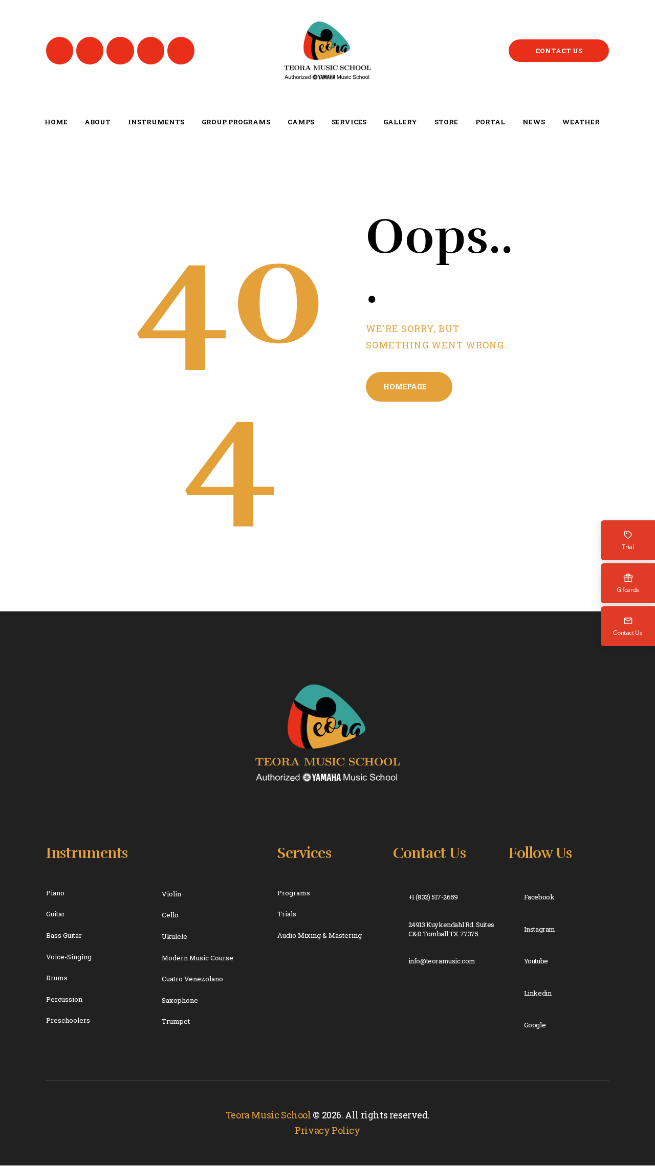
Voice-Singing (69, 956)
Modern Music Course (197, 957)
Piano (55, 892)
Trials (286, 913)
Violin (171, 893)
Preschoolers (68, 1020)
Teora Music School (268, 1115)
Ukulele (174, 936)
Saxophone (180, 1000)
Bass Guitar (64, 935)
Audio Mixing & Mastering (319, 935)
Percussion (64, 999)
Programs (293, 892)
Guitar (55, 913)
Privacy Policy (327, 1130)
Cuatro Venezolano (192, 978)
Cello (170, 914)
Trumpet (176, 1021)
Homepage (404, 386)
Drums (57, 977)
